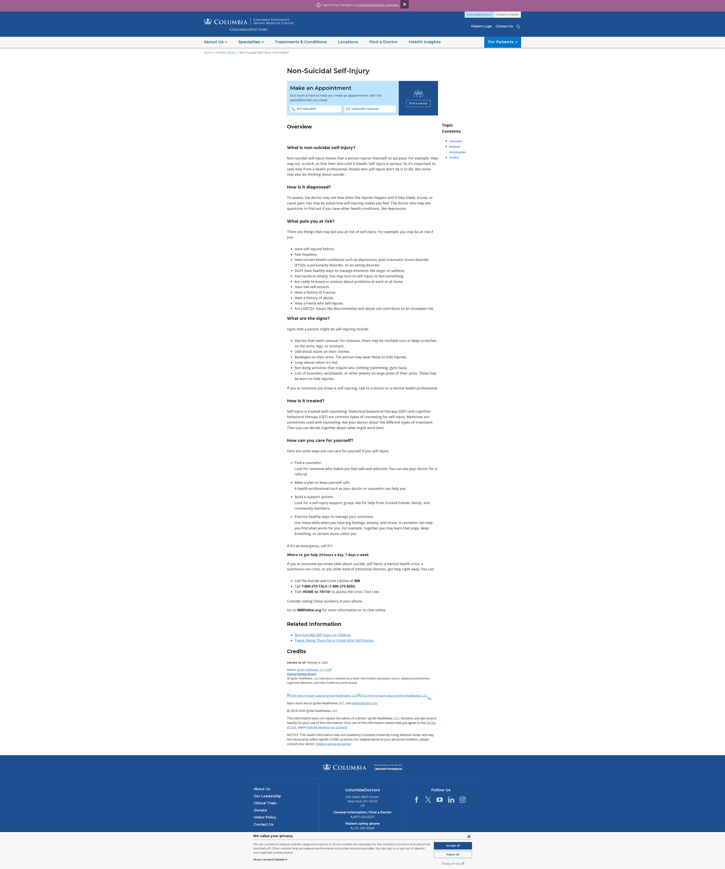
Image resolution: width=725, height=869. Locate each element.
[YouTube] (440, 800)
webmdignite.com (364, 703)
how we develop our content (327, 727)
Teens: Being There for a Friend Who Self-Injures (334, 640)
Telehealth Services (365, 109)
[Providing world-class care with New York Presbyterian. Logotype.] (388, 767)
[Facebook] (416, 800)
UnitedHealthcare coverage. (378, 5)
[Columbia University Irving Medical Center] (344, 766)
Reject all (453, 854)
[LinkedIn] (451, 800)
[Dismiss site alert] (404, 4)
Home (208, 52)
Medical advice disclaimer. (334, 744)
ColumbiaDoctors (479, 14)
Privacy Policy (451, 863)
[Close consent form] (469, 837)
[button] (215, 42)
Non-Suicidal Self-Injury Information (264, 52)
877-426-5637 (306, 109)
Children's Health (507, 14)
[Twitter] (428, 800)
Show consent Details (269, 859)
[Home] (249, 24)
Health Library (226, 52)
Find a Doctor (418, 103)
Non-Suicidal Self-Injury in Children (323, 635)
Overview (455, 141)
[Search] (519, 26)
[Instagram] (463, 800)
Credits (454, 157)
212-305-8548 (364, 828)
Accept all (453, 845)
